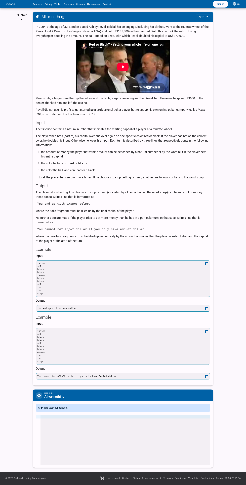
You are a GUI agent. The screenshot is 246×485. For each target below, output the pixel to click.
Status (136, 478)
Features (37, 4)
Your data (193, 478)
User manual (93, 4)
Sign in (220, 4)
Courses (80, 4)
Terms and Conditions (174, 478)
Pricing (48, 4)
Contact (107, 4)
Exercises (69, 4)
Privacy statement (151, 478)
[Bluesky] (102, 477)
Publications (207, 478)
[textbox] (125, 440)
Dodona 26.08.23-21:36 (228, 478)
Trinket (57, 4)
